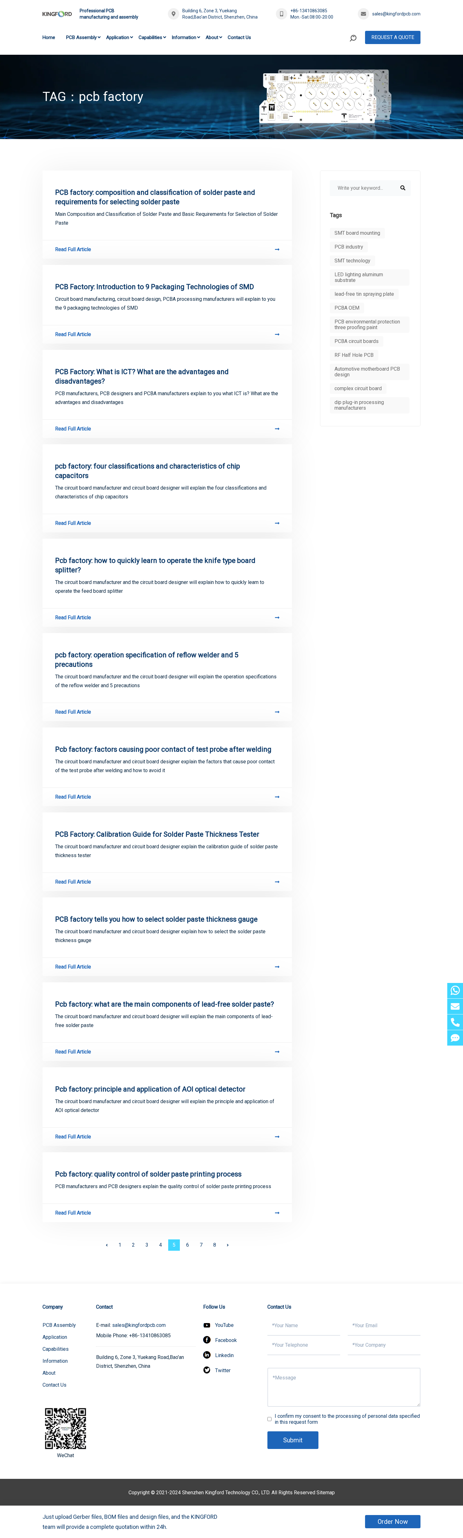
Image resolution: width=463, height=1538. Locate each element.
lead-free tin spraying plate (364, 294)
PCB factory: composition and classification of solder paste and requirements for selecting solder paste (155, 197)
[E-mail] (455, 1006)
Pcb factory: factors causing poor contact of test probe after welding (163, 749)
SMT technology (352, 261)
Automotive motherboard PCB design (367, 372)
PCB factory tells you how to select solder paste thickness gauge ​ (157, 919)
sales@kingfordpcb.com (396, 13)
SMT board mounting (357, 233)
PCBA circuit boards (356, 341)
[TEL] (455, 1022)
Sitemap (326, 1493)
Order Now (393, 1521)
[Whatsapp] (455, 990)
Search (341, 64)
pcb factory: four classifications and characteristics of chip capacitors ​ (147, 471)
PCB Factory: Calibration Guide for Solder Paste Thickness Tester (157, 834)
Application (117, 37)
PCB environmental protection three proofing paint (367, 324)
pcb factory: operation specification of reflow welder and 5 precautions (146, 659)
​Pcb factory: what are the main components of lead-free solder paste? (164, 1004)
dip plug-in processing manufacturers (359, 405)
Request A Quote (392, 37)
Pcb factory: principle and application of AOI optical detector (150, 1089)
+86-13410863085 (308, 10)
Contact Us (239, 37)
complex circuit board (358, 388)
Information (184, 37)
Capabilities (150, 37)
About (212, 37)
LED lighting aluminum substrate (358, 277)
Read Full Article (73, 249)
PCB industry (348, 247)
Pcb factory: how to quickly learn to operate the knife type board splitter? (155, 565)
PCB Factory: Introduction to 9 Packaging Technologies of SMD (154, 287)
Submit (293, 1440)
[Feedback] (455, 1038)
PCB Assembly (81, 37)
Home (49, 37)
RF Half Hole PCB (354, 355)
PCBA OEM (346, 308)
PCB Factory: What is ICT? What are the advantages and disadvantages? (142, 376)
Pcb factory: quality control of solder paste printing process (148, 1174)
